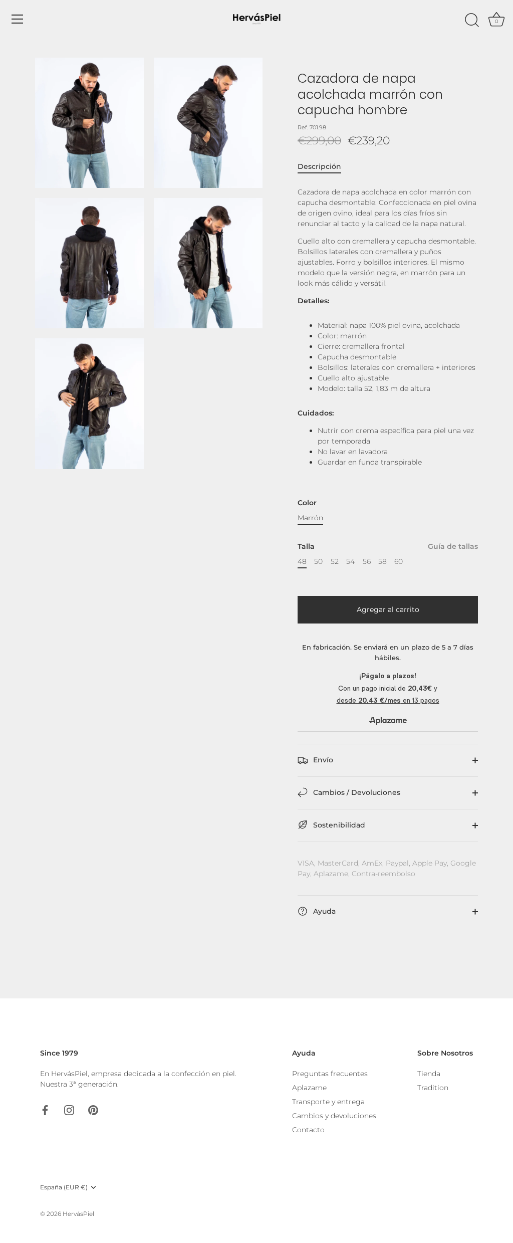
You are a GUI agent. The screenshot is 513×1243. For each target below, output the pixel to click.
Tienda (428, 1073)
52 (335, 561)
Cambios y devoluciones (334, 1115)
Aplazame (309, 1087)
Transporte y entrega (328, 1101)
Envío (322, 759)
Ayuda (323, 911)
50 (318, 561)
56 (367, 561)
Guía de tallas (453, 546)
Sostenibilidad (338, 825)
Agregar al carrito (388, 609)
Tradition (432, 1087)
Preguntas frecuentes (330, 1073)
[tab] (324, 166)
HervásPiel (78, 1213)
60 (398, 561)
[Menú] (18, 19)
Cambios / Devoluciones (355, 792)
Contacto (308, 1129)
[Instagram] (69, 1109)
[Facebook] (45, 1109)
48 (302, 561)
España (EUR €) (64, 1187)
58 (382, 561)
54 (350, 561)
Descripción (319, 166)
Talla (388, 546)
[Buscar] (472, 21)
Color (307, 503)
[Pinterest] (93, 1109)
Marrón (310, 518)
